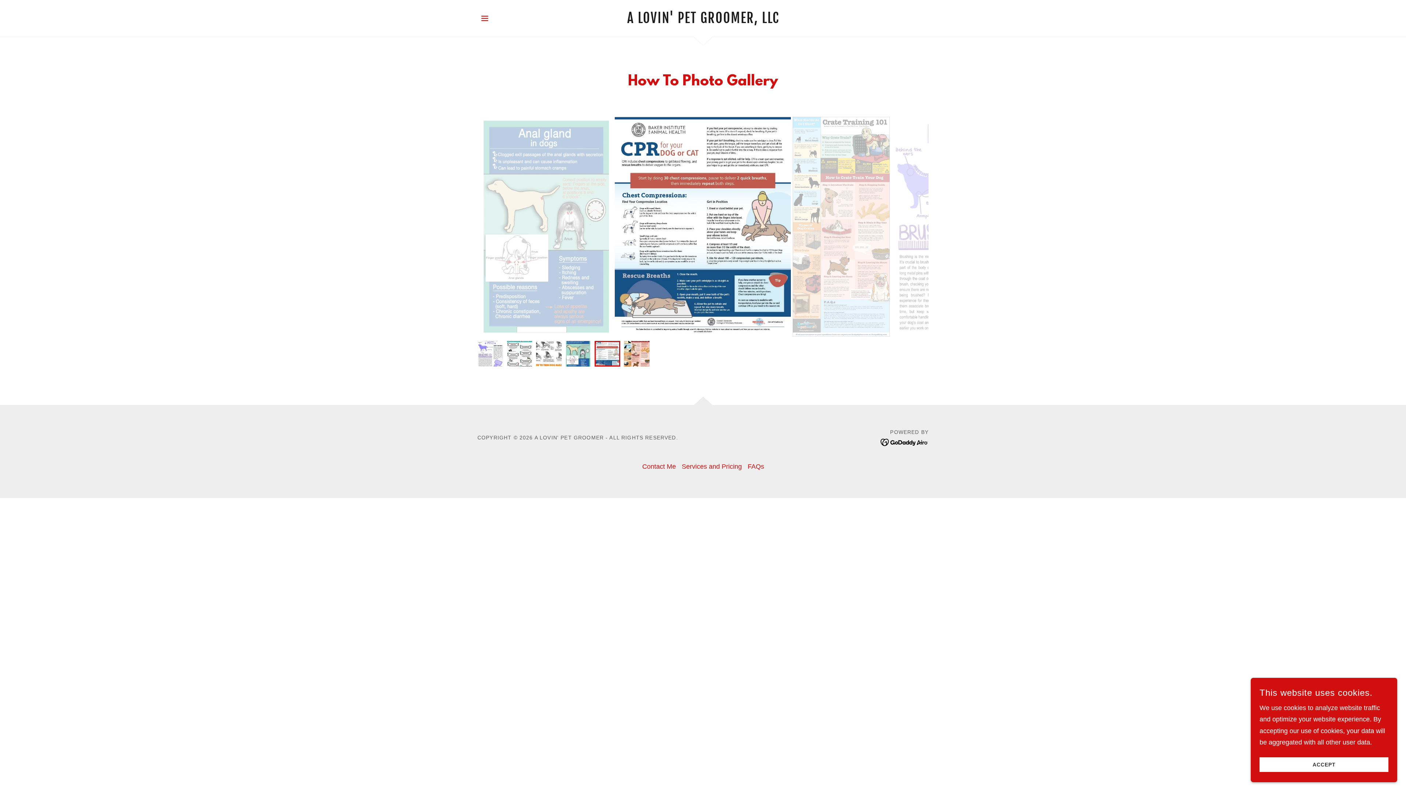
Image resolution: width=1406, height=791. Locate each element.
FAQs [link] (756, 466)
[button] (484, 18)
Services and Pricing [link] (712, 466)
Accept (1324, 765)
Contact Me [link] (659, 466)
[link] (703, 21)
